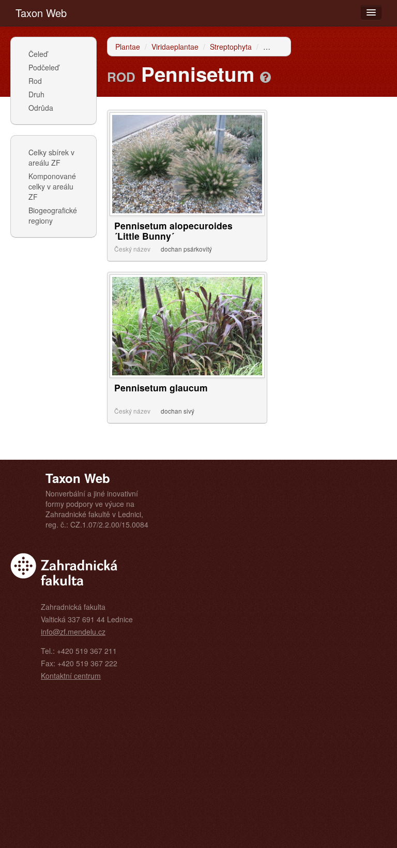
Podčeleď (43, 67)
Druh (36, 94)
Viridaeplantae (174, 46)
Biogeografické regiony (52, 215)
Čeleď (38, 54)
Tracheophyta (285, 46)
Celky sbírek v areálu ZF (51, 157)
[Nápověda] (265, 76)
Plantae (127, 46)
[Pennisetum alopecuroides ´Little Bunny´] (187, 163)
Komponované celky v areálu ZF (52, 186)
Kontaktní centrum (71, 675)
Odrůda (40, 108)
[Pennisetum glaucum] (187, 325)
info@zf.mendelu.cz (73, 631)
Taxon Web (41, 12)
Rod (35, 81)
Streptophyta (231, 46)
